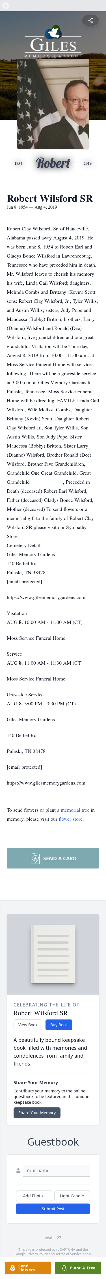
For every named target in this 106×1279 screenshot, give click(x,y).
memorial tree (75, 809)
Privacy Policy (37, 1254)
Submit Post (53, 1208)
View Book (27, 1024)
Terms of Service (68, 1254)
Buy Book (59, 1024)
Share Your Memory (37, 1112)
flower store (71, 818)
